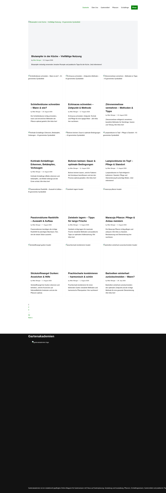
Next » (30, 317)
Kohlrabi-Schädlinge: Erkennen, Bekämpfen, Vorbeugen (43, 164)
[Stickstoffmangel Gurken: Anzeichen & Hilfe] (45, 257)
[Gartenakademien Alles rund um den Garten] (34, 7)
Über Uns (95, 7)
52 (29, 315)
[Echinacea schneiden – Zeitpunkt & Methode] (83, 88)
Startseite (85, 7)
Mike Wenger (37, 60)
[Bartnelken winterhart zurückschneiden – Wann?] (120, 257)
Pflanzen (115, 7)
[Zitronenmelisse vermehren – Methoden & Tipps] (120, 88)
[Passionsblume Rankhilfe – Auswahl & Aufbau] (45, 201)
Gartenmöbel (105, 7)
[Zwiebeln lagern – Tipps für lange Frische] (83, 201)
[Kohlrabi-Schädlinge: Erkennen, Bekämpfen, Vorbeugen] (45, 144)
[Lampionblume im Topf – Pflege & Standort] (120, 144)
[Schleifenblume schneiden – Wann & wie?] (45, 88)
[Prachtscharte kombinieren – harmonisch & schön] (83, 257)
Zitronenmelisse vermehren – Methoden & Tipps (119, 108)
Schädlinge (125, 7)
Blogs (134, 7)
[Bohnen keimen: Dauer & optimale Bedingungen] (83, 144)
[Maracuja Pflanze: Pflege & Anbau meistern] (120, 201)
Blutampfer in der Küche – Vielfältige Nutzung (56, 56)
